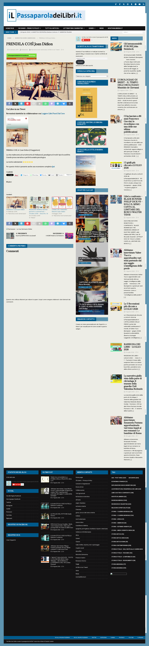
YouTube (9, 515)
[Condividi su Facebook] (9, 104)
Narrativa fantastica (82, 554)
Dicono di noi (79, 487)
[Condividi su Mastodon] (52, 104)
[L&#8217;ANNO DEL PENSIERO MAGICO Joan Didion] (62, 203)
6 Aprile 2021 (83, 239)
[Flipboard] (143, 4)
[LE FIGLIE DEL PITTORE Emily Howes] (45, 516)
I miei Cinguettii (11, 540)
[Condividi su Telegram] (58, 104)
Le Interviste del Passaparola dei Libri (126, 489)
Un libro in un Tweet (54, 50)
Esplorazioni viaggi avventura (123, 485)
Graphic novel (80, 548)
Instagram (9, 505)
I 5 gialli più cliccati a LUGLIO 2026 (133, 165)
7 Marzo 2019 (84, 263)
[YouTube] (139, 4)
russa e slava (79, 522)
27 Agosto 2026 (56, 483)
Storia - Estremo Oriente (121, 527)
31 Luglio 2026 (130, 352)
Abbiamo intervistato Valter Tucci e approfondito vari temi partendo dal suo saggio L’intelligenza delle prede (133, 259)
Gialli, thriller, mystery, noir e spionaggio (88, 545)
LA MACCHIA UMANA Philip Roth (91, 259)
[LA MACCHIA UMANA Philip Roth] (92, 254)
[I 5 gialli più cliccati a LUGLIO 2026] (116, 175)
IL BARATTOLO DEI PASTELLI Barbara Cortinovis (61, 504)
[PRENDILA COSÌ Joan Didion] (16, 203)
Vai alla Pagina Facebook (13, 496)
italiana (78, 516)
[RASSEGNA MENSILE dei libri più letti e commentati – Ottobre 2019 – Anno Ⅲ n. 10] (39, 203)
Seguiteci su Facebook (17, 525)
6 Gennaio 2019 (13, 50)
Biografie (134, 478)
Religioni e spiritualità (120, 508)
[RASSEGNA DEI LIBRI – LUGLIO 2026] (116, 356)
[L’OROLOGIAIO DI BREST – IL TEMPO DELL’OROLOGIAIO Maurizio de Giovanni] (112, 94)
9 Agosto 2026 (123, 90)
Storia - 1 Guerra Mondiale (121, 512)
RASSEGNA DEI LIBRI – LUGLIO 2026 (132, 347)
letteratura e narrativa (73, 28)
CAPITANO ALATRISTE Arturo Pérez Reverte (91, 283)
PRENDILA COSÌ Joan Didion (15, 209)
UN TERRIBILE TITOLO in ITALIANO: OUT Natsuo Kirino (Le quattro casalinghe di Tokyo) (91, 234)
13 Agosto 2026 (130, 52)
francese (78, 509)
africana (78, 500)
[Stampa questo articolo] (39, 104)
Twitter (8, 502)
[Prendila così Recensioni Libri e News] (39, 98)
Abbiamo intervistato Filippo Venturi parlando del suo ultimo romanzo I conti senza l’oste (60, 547)
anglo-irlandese (80, 503)
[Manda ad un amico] (34, 104)
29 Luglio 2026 (130, 392)
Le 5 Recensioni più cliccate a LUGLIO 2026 (131, 306)
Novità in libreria (118, 497)
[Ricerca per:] (132, 32)
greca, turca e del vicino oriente (85, 513)
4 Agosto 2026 (130, 171)
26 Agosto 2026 (56, 508)
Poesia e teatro (80, 558)
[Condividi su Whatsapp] (46, 104)
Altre (77, 535)
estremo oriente (81, 506)
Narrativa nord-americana (39, 50)
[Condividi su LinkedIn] (21, 104)
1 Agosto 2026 (130, 312)
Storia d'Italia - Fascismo (121, 553)
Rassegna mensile (119, 500)
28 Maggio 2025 (84, 215)
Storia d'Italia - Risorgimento (123, 560)
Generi (91, 28)
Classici (78, 542)
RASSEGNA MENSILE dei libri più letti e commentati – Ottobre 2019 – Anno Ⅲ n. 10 (38, 211)
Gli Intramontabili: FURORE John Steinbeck (133, 46)
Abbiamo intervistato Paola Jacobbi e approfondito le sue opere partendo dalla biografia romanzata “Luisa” (91, 209)
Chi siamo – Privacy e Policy (28, 28)
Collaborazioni (80, 490)
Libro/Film (78, 551)
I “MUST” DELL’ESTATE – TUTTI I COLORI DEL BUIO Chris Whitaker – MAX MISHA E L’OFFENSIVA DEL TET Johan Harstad (62, 561)
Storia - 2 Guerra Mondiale (122, 515)
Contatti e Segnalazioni (83, 484)
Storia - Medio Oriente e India (123, 530)
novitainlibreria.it (115, 28)
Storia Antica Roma (119, 542)
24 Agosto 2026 (56, 566)
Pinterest (9, 512)
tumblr (8, 509)
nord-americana (80, 519)
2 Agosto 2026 (130, 271)
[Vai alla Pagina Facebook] (116, 4)
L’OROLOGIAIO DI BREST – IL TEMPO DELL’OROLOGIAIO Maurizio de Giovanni (128, 83)
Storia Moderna (118, 568)
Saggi (77, 564)
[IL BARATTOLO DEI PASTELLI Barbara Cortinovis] (45, 506)
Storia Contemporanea (121, 545)
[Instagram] (127, 4)
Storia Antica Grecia (120, 538)
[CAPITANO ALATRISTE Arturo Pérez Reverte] (92, 279)
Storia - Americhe (118, 523)
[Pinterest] (135, 4)
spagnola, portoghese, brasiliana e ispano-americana (92, 529)
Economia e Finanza (119, 482)
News (102, 28)
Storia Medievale (118, 564)
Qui (53, 166)
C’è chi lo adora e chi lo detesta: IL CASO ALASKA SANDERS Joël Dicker (91, 306)
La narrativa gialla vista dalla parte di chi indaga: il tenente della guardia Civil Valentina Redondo (133, 382)
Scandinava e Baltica (82, 526)
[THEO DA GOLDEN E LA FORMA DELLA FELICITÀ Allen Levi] (45, 479)
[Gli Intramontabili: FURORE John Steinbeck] (116, 57)
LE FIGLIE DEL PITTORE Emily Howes (61, 515)
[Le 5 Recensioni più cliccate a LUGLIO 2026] (116, 320)
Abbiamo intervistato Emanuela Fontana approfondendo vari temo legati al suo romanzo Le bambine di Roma (133, 425)
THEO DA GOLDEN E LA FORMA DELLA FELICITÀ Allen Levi (61, 479)
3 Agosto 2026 (130, 218)
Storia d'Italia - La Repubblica (123, 557)
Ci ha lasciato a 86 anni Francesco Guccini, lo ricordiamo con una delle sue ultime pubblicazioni (132, 124)
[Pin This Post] (27, 104)
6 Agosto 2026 (130, 135)
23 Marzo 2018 (84, 287)
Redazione (24, 50)
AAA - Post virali (118, 478)
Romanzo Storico (81, 561)
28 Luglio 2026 (130, 436)
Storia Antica (117, 534)
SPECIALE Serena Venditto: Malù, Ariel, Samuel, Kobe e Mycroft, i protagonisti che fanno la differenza (62, 525)
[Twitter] (123, 4)
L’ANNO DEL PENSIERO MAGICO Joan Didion (59, 210)
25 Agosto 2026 (56, 539)
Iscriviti (80, 62)
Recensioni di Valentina (121, 504)
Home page (10, 28)
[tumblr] (131, 4)
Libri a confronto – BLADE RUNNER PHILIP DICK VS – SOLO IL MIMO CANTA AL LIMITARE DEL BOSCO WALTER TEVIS (133, 205)
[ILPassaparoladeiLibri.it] (46, 25)
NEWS (114, 38)
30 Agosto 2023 (84, 311)
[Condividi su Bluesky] (64, 104)
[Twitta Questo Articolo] (15, 104)
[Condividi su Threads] (70, 104)
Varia (77, 570)
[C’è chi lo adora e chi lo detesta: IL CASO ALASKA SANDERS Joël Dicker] (92, 303)
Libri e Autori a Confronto (122, 493)
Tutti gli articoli (52, 28)
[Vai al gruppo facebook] (120, 4)
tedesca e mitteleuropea (83, 532)
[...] (137, 73)
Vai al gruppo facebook (13, 499)
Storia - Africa (117, 519)
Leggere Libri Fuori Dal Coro (53, 113)
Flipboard (9, 518)
